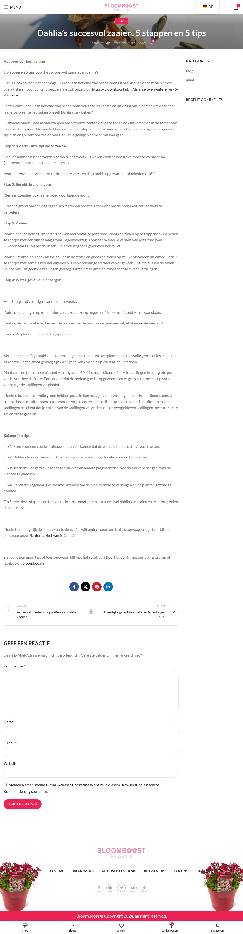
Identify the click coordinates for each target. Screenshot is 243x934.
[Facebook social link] (74, 586)
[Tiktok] (144, 888)
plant (190, 79)
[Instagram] (99, 888)
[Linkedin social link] (108, 586)
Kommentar (14, 666)
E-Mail (10, 742)
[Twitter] (121, 888)
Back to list (91, 611)
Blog (122, 21)
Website (10, 763)
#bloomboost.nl (33, 563)
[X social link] (85, 586)
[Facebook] (110, 888)
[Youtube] (133, 888)
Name (9, 722)
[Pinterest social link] (97, 586)
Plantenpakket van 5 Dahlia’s (51, 535)
